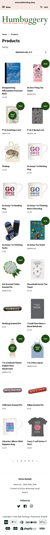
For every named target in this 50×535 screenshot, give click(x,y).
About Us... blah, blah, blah (25, 484)
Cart (46, 7)
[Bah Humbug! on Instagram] (31, 506)
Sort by (5, 47)
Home (4, 34)
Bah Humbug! (24, 516)
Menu (8, 7)
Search (25, 492)
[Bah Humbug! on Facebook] (25, 506)
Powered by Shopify (39, 516)
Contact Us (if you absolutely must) (25, 488)
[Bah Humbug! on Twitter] (18, 506)
